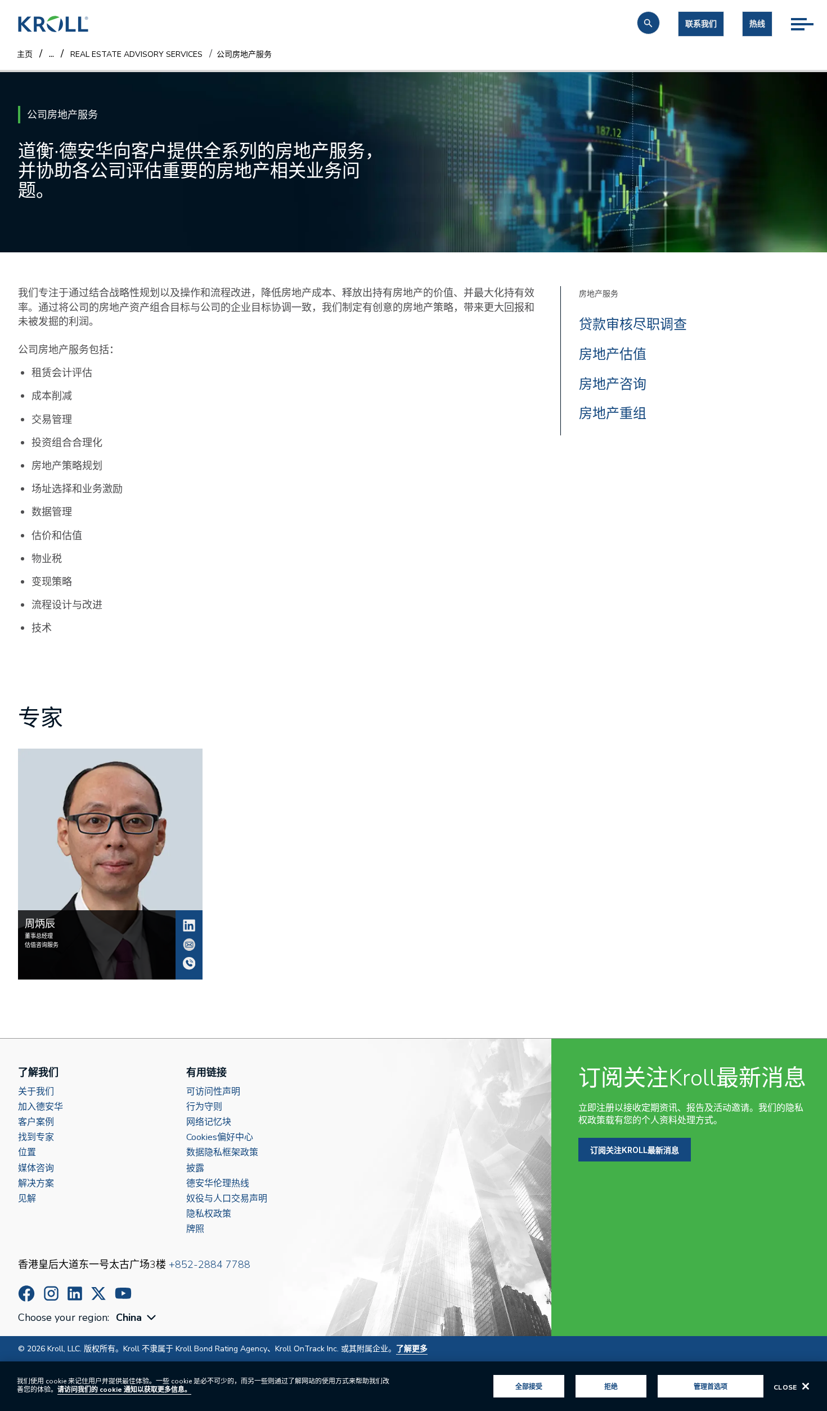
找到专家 (36, 1137)
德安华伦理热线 (217, 1183)
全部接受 (528, 1386)
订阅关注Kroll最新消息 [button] (634, 1150)
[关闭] (805, 1386)
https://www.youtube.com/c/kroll (123, 1293)
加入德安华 (40, 1107)
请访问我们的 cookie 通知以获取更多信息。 (124, 1389)
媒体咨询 (36, 1168)
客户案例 (36, 1122)
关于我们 (36, 1092)
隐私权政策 (208, 1214)
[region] (413, 1386)
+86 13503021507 (189, 963)
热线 (757, 24)
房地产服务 (598, 293)
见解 (27, 1199)
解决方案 (36, 1183)
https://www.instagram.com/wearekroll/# (51, 1293)
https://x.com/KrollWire (98, 1293)
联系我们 (701, 24)
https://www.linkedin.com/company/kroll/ (75, 1294)
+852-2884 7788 (209, 1264)
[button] (648, 22)
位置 (27, 1152)
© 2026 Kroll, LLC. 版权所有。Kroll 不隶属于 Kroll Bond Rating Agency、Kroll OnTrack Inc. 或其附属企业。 (223, 1348)
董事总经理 (39, 936)
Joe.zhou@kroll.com (189, 944)
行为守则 (204, 1107)
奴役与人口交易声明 (226, 1199)
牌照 (195, 1229)
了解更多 (412, 1348)
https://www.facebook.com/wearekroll (26, 1293)
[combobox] (137, 1318)
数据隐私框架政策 (222, 1152)
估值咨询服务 (42, 945)
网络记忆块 (208, 1122)
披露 (195, 1168)
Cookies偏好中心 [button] (219, 1137)
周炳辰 (189, 925)
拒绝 (611, 1386)
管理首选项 (711, 1386)
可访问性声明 (213, 1092)
